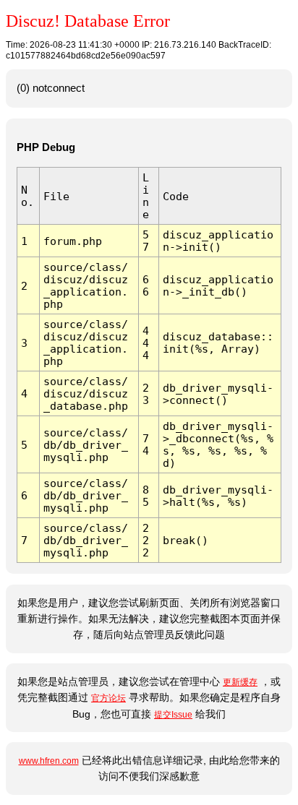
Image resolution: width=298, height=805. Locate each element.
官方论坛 (108, 698)
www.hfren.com (49, 761)
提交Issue (173, 715)
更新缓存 (240, 682)
